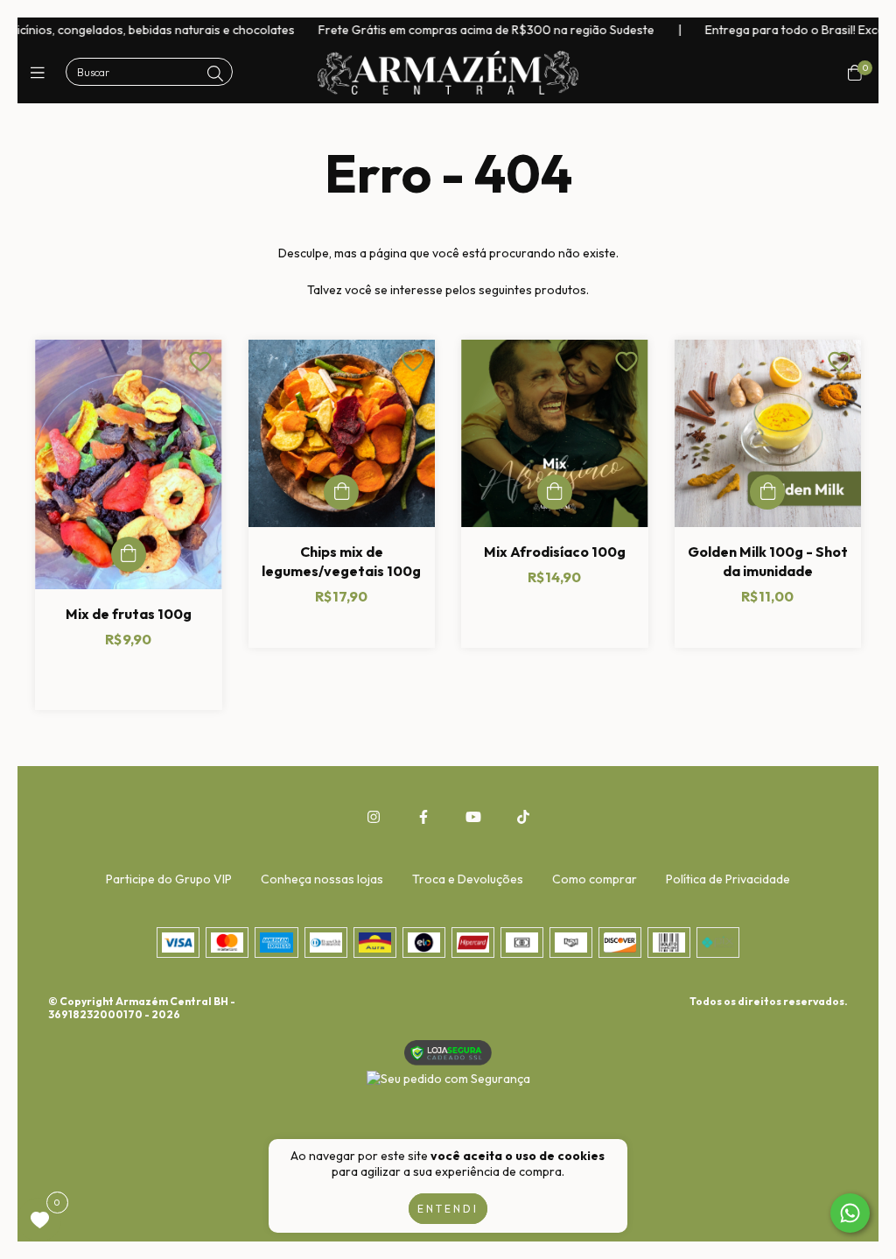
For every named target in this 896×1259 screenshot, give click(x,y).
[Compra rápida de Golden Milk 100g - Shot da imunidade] (767, 492)
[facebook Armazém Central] (423, 817)
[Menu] (42, 73)
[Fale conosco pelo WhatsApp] (850, 1213)
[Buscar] (215, 74)
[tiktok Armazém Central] (523, 817)
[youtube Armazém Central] (473, 817)
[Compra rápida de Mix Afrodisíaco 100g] (554, 492)
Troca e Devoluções (467, 879)
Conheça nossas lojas (322, 879)
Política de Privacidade (728, 879)
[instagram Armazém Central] (373, 817)
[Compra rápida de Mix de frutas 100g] (128, 554)
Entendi (448, 1208)
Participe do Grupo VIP (169, 879)
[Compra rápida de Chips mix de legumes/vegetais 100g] (341, 492)
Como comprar (594, 879)
